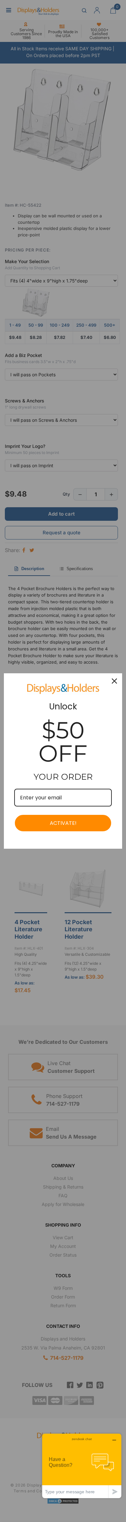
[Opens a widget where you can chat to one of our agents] (82, 1465)
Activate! (63, 823)
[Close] (114, 681)
